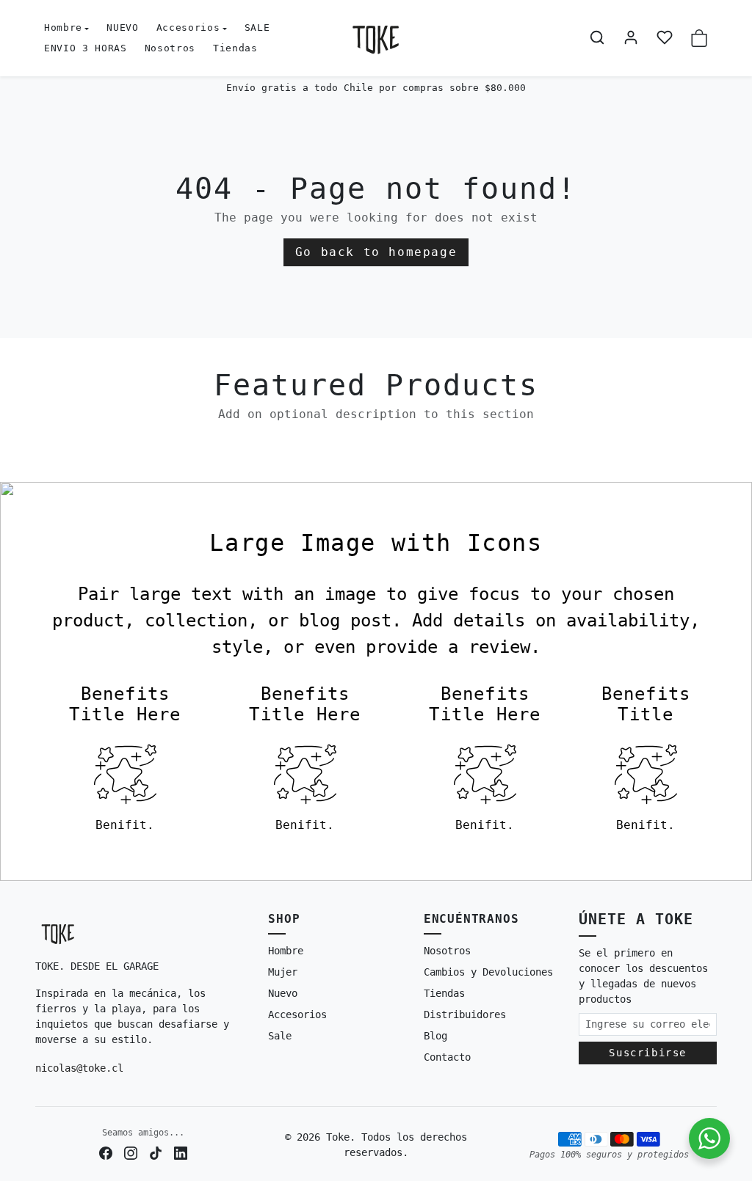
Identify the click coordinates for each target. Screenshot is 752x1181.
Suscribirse (648, 1052)
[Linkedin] (180, 1152)
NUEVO (122, 27)
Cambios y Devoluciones (488, 972)
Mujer (282, 972)
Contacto (447, 1057)
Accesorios (297, 1014)
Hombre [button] (63, 27)
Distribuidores (465, 1014)
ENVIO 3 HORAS (85, 48)
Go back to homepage (376, 252)
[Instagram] (130, 1152)
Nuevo (282, 993)
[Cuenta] (631, 37)
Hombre (285, 951)
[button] (597, 37)
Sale (280, 1036)
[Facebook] (105, 1152)
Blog (435, 1036)
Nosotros (170, 48)
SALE (257, 27)
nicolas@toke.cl (79, 1068)
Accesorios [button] (188, 27)
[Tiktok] (155, 1152)
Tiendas (235, 48)
